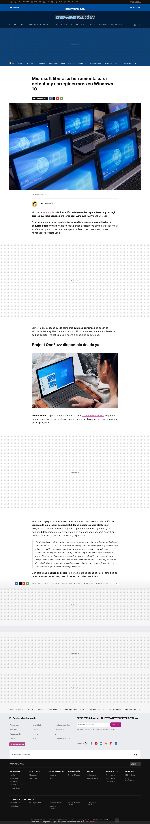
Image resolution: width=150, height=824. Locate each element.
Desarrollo (89, 583)
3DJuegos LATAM (35, 803)
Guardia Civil (82, 63)
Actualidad (45, 583)
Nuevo (133, 7)
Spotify (117, 63)
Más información (92, 822)
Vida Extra (33, 778)
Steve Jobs (53, 63)
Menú (16, 7)
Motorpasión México (91, 804)
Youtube (96, 743)
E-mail (61, 98)
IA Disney (41, 709)
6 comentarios (41, 99)
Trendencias (110, 775)
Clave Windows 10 (55, 709)
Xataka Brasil (14, 806)
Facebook (139, 25)
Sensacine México (55, 803)
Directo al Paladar (74, 775)
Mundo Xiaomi (15, 788)
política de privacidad (108, 729)
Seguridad (55, 583)
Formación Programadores (39, 25)
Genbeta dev (75, 17)
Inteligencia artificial (62, 725)
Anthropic (42, 63)
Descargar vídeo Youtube (74, 709)
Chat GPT (30, 709)
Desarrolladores (79, 25)
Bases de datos (62, 25)
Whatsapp (108, 63)
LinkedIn (116, 743)
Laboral (35, 734)
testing (78, 583)
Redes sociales (15, 734)
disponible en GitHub (93, 415)
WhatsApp (37, 738)
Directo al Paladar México (74, 804)
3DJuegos (33, 775)
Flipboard (57, 98)
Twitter (134, 25)
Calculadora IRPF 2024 (96, 709)
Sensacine (52, 775)
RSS (106, 743)
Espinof (51, 778)
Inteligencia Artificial (62, 738)
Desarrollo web (16, 25)
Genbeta (75, 8)
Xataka (12, 775)
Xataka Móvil (14, 778)
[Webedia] (16, 763)
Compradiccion (111, 781)
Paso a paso (14, 725)
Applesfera (14, 781)
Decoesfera (110, 778)
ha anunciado (50, 212)
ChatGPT (32, 63)
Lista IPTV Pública (114, 709)
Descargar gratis (130, 63)
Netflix (12, 738)
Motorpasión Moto (94, 778)
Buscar (136, 754)
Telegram (101, 743)
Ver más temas (17, 744)
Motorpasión (91, 775)
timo (56, 734)
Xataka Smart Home (17, 785)
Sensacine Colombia (52, 807)
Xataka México (15, 803)
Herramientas (15, 729)
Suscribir (116, 725)
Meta (63, 63)
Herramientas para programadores (106, 25)
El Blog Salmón (130, 775)
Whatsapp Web (95, 63)
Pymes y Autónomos (129, 779)
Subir (133, 764)
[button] (46, 203)
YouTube (71, 63)
